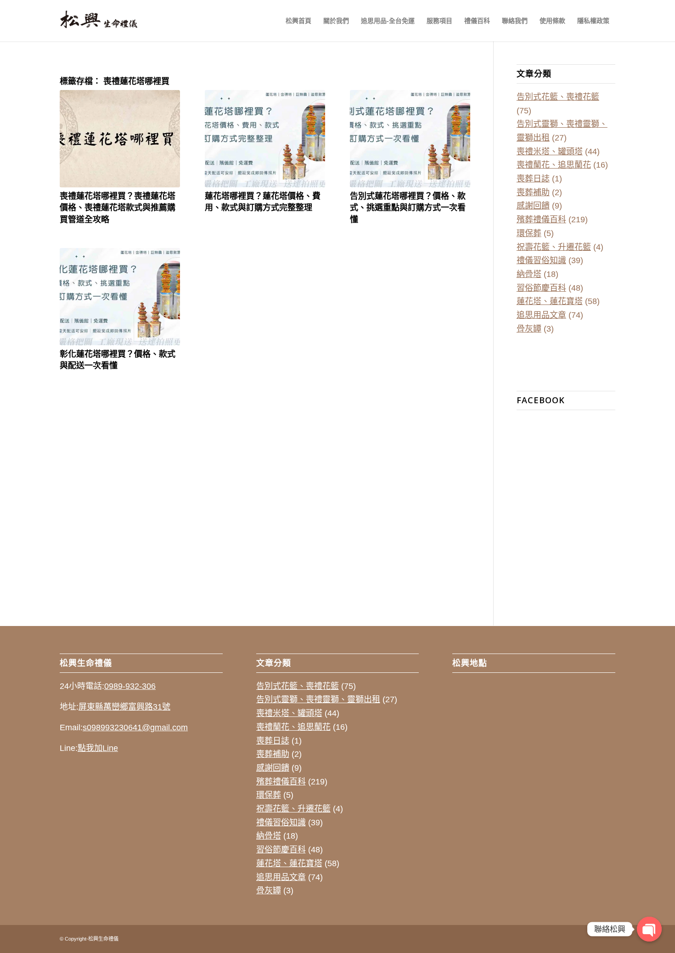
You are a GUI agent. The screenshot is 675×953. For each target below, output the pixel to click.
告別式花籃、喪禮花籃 (558, 97)
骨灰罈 (529, 328)
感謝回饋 (533, 205)
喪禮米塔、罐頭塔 (550, 151)
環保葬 (529, 233)
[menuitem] (298, 20)
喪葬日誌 (533, 178)
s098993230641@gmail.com (135, 727)
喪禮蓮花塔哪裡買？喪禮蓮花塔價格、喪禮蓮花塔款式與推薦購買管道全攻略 (117, 207)
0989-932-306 (130, 686)
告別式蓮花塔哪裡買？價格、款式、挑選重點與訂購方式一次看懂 (408, 207)
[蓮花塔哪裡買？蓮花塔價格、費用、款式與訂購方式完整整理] (265, 138)
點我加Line (98, 748)
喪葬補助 (533, 192)
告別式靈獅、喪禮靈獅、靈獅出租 (318, 699)
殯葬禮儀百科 (541, 219)
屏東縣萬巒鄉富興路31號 (124, 706)
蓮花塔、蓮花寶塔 (550, 301)
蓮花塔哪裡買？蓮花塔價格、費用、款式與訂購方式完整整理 (263, 201)
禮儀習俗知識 (541, 260)
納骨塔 (529, 274)
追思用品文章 (541, 315)
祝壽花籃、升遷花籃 (554, 247)
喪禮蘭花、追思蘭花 (554, 164)
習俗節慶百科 (541, 288)
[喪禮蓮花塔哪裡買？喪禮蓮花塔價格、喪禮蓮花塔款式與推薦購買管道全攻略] (120, 138)
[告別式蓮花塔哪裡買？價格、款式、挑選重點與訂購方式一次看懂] (410, 138)
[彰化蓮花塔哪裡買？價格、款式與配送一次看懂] (120, 296)
